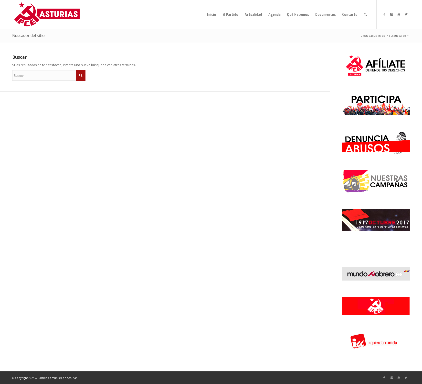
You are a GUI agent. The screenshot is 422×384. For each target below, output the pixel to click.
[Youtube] (398, 14)
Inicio (381, 35)
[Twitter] (406, 14)
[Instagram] (391, 14)
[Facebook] (384, 14)
